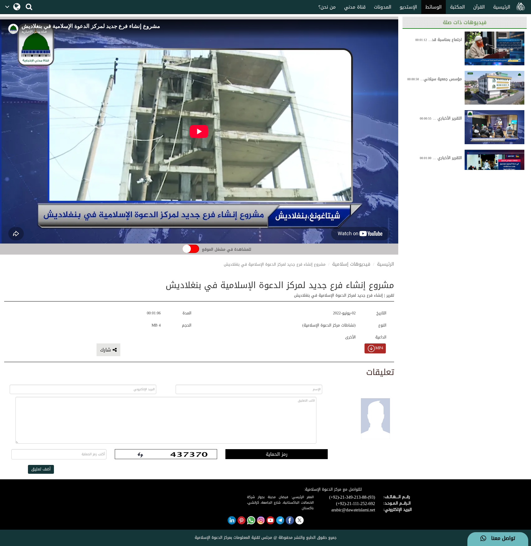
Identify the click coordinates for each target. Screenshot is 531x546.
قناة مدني (355, 6)
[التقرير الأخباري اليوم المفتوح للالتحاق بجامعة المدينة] (494, 127)
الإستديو (408, 6)
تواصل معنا (500, 538)
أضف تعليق (41, 469)
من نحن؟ (327, 6)
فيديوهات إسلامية (351, 264)
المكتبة (457, 6)
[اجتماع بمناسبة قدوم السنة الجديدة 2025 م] (494, 48)
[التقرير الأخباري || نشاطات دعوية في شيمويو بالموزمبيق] (494, 166)
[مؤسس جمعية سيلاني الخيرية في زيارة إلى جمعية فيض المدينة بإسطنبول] (494, 88)
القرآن (479, 6)
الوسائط (433, 6)
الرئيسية (501, 6)
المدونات (382, 6)
